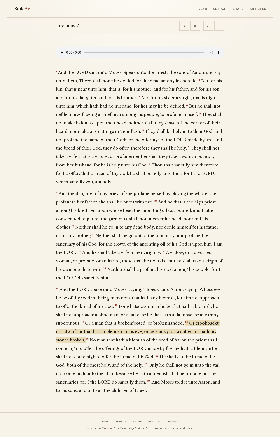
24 (148, 380)
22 (157, 355)
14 (163, 251)
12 (93, 234)
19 (83, 322)
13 (80, 251)
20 (186, 322)
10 (155, 200)
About (173, 421)
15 (104, 268)
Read (202, 9)
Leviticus (65, 26)
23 (145, 364)
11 (73, 226)
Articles (258, 9)
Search (220, 9)
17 (144, 288)
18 (116, 305)
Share (238, 9)
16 (57, 288)
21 (87, 338)
